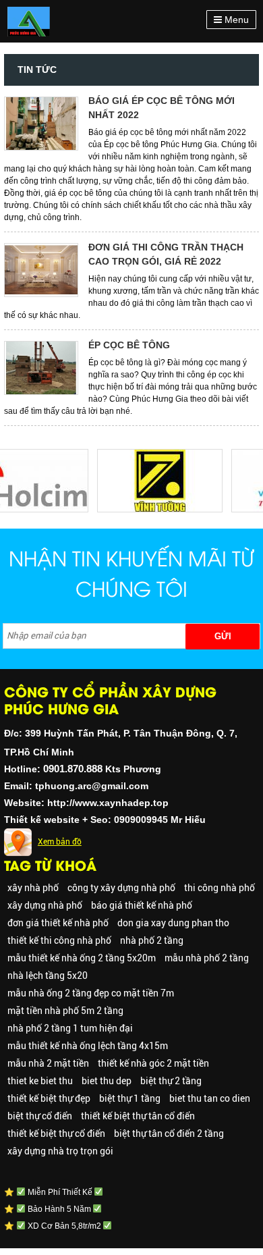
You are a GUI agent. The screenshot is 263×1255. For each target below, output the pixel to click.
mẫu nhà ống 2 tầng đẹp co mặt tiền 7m (90, 993)
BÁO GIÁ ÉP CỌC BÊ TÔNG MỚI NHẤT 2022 (161, 107)
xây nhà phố (33, 887)
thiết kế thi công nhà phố (59, 940)
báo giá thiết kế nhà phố (141, 905)
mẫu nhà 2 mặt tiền (48, 1063)
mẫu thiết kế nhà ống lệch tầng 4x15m (87, 1045)
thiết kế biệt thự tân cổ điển (138, 1116)
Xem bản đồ (60, 842)
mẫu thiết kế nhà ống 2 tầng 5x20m (81, 958)
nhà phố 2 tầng (151, 940)
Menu (235, 19)
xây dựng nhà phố (44, 905)
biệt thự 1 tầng (129, 1098)
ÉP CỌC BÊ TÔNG (129, 345)
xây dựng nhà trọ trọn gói (60, 1151)
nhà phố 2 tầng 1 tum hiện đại (70, 1028)
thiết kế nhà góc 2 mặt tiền (153, 1063)
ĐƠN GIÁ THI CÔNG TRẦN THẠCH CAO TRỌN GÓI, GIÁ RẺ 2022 (165, 254)
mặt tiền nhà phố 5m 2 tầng (65, 1010)
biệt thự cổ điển (39, 1116)
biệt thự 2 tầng (171, 1080)
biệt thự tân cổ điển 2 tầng (169, 1133)
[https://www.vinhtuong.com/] (155, 455)
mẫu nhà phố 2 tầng (207, 958)
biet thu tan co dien (209, 1098)
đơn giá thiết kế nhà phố (58, 922)
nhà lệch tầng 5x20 (47, 975)
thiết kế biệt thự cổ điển (56, 1133)
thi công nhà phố (219, 887)
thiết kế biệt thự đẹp (48, 1098)
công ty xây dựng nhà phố (121, 887)
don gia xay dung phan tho (173, 922)
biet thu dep (107, 1080)
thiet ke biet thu (40, 1080)
